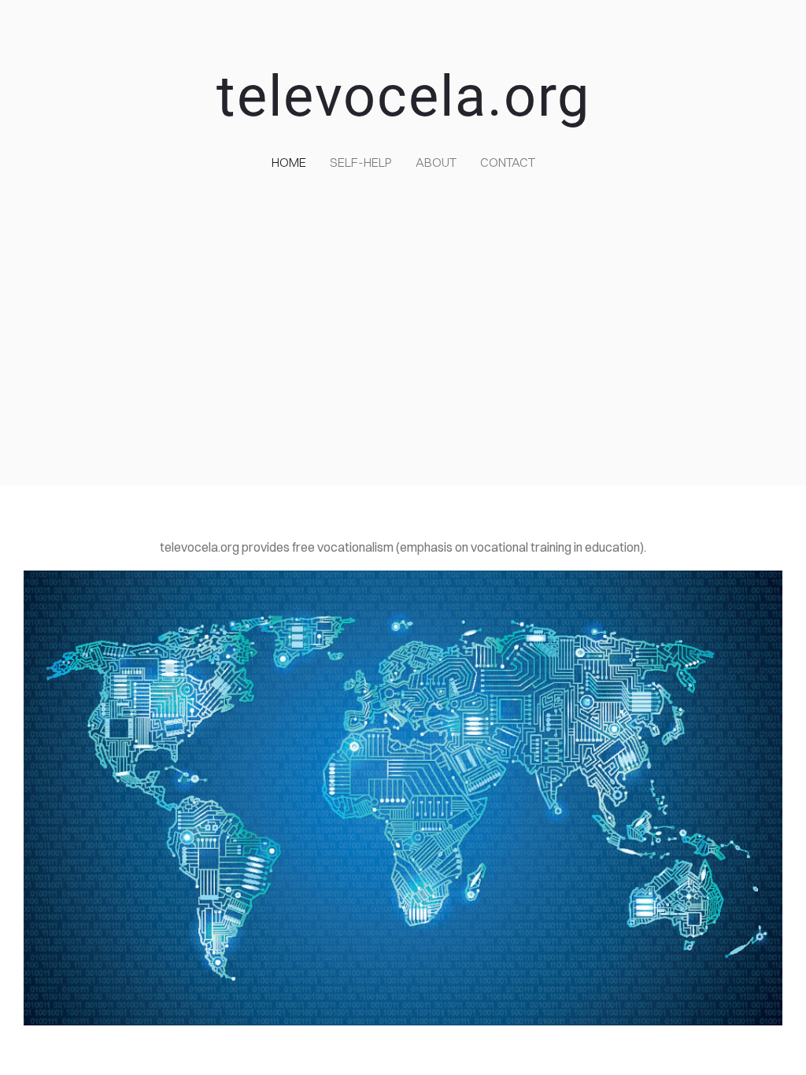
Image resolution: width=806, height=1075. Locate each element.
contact (507, 162)
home (289, 162)
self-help (361, 162)
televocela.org (403, 96)
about (436, 162)
